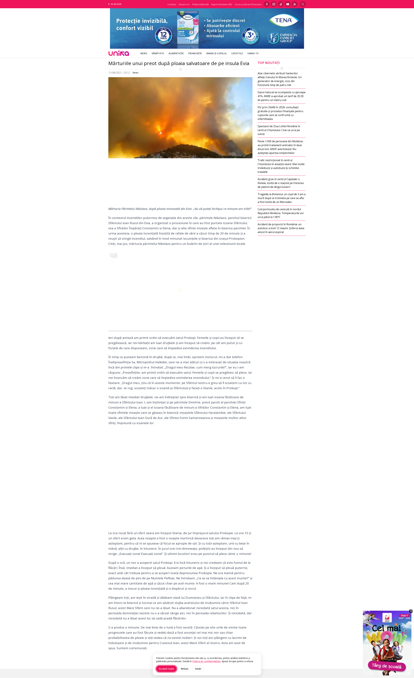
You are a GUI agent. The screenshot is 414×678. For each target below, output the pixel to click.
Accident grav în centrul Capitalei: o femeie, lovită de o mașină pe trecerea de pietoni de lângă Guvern (281, 183)
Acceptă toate (166, 668)
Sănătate (158, 53)
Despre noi (184, 4)
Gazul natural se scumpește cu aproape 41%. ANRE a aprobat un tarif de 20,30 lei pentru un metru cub (281, 96)
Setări (198, 668)
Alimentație (176, 53)
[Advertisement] (180, 183)
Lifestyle (237, 53)
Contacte (171, 4)
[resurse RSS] (294, 4)
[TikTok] (280, 4)
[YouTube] (287, 4)
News (143, 53)
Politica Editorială (200, 4)
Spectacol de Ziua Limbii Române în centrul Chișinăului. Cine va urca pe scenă (279, 130)
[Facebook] (267, 4)
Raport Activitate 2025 (221, 4)
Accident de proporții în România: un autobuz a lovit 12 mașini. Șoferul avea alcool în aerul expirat (281, 228)
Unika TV (252, 53)
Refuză (184, 668)
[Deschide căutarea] (303, 4)
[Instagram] (274, 4)
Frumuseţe (195, 53)
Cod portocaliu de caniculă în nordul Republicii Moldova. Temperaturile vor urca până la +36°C (281, 213)
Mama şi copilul (216, 53)
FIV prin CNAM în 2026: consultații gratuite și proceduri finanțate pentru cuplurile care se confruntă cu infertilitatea (280, 113)
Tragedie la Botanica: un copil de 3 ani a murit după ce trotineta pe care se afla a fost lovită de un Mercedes (281, 198)
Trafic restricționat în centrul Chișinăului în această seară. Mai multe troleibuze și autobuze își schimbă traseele (281, 166)
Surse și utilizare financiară (248, 4)
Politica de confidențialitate (206, 661)
